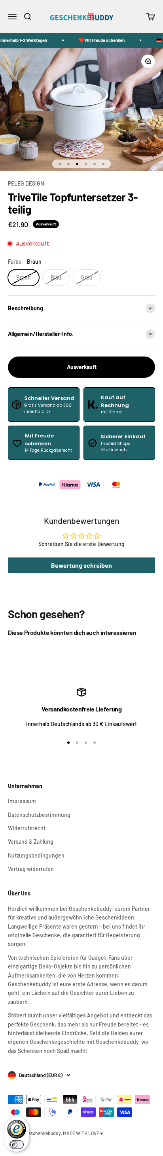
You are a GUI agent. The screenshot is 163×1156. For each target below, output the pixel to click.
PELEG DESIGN (26, 183)
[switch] (16, 1144)
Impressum (22, 801)
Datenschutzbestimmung (39, 814)
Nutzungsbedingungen (36, 855)
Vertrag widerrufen (31, 868)
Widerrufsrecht (26, 828)
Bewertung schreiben (81, 565)
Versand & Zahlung (30, 841)
